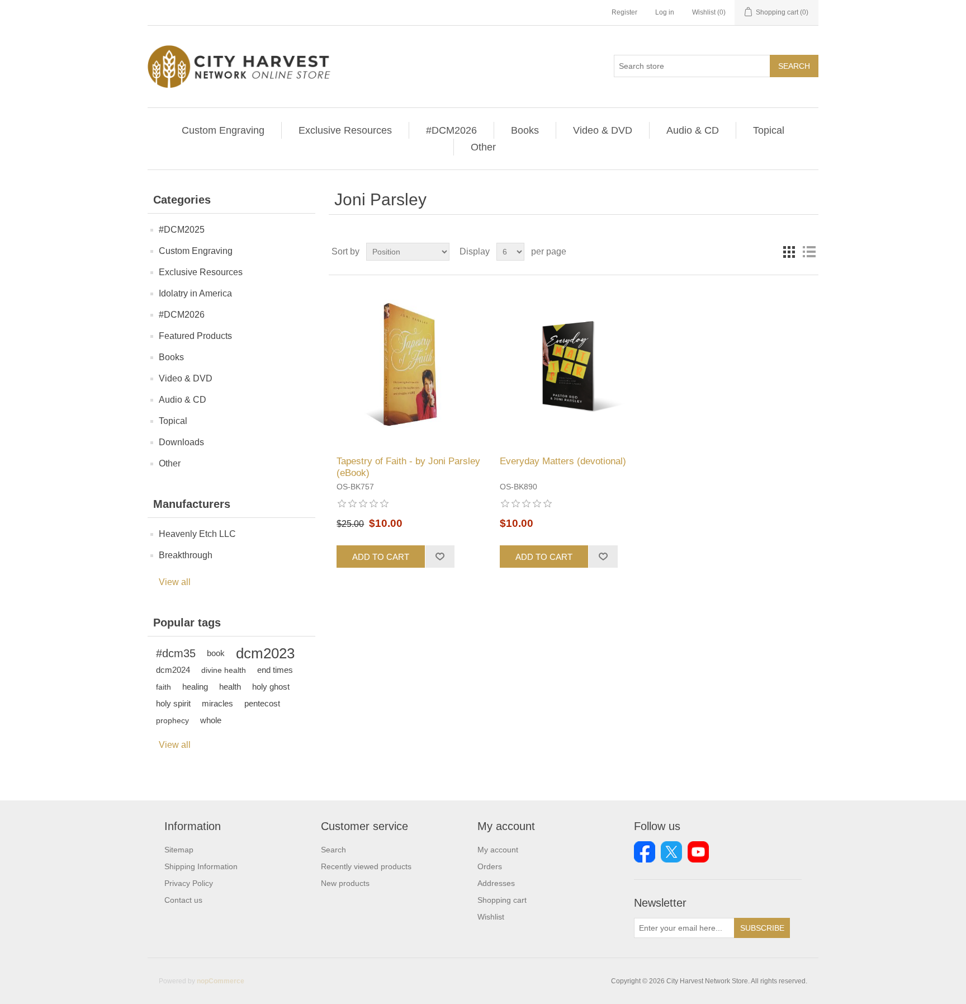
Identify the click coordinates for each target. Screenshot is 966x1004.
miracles (217, 703)
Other (483, 147)
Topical (768, 130)
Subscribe (762, 927)
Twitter (671, 851)
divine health (223, 670)
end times (275, 670)
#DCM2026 (451, 130)
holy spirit (173, 703)
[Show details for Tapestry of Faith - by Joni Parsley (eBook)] (410, 365)
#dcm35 (176, 653)
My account (497, 849)
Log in (664, 12)
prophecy (172, 720)
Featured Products (195, 336)
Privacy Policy (188, 883)
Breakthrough (185, 555)
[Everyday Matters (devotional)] (573, 365)
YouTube (698, 851)
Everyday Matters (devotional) (563, 461)
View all (175, 582)
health (230, 686)
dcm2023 (265, 653)
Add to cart (380, 557)
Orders (489, 866)
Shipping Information (201, 866)
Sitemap (178, 849)
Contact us (183, 899)
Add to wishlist (439, 556)
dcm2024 (173, 670)
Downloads (181, 442)
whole (210, 720)
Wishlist (490, 916)
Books (525, 130)
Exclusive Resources (345, 130)
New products (345, 883)
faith (163, 686)
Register (624, 12)
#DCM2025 (182, 229)
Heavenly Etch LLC (197, 534)
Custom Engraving (223, 130)
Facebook (644, 851)
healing (195, 686)
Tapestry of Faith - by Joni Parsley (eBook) (408, 467)
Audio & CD (692, 130)
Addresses (496, 883)
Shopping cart (502, 899)
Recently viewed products (366, 866)
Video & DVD (602, 130)
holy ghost (271, 686)
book (216, 653)
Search (794, 66)
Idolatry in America (195, 293)
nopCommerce (220, 981)
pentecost (262, 703)
